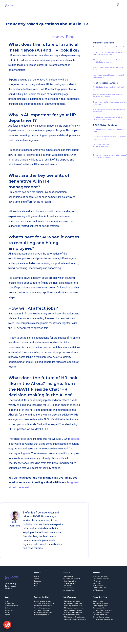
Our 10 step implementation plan (44, 603)
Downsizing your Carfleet (100, 605)
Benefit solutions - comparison (73, 612)
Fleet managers (98, 585)
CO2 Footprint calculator (41, 610)
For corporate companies (100, 576)
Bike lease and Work (99, 608)
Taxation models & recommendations (75, 619)
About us (36, 576)
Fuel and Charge (68, 588)
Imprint (7, 601)
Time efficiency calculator (42, 608)
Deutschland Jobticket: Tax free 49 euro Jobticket (102, 145)
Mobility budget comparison (72, 601)
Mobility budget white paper (42, 601)
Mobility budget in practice (101, 612)
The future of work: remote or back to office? (108, 47)
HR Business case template (43, 612)
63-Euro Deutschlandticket (72, 579)
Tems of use (9, 610)
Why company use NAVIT (100, 603)
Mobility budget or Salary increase (74, 617)
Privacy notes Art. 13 (11, 605)
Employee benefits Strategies (102, 610)
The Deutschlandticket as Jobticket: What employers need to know (107, 96)
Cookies (7, 608)
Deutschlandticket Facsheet (43, 605)
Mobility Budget (68, 576)
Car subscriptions (69, 590)
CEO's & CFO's (97, 583)
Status (7, 612)
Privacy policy (9, 603)
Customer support (10, 586)
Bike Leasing (68, 585)
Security (7, 615)
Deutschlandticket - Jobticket (73, 603)
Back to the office (98, 601)
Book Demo (8, 588)
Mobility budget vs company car (73, 608)
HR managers (97, 581)
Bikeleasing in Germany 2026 (73, 605)
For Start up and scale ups (101, 579)
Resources (37, 581)
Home (57, 36)
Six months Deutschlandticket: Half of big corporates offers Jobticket (107, 53)
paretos (75, 438)
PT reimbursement (69, 583)
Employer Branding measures (101, 617)
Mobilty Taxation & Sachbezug (73, 610)
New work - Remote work (100, 615)
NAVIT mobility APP (99, 588)
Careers (36, 579)
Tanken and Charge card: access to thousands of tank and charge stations (110, 156)
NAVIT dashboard (98, 590)
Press (36, 583)
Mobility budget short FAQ (42, 615)
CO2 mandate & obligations (72, 615)
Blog (70, 36)
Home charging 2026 (70, 581)
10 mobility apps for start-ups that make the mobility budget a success (108, 61)
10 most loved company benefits (103, 619)
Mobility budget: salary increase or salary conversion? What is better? (107, 118)
